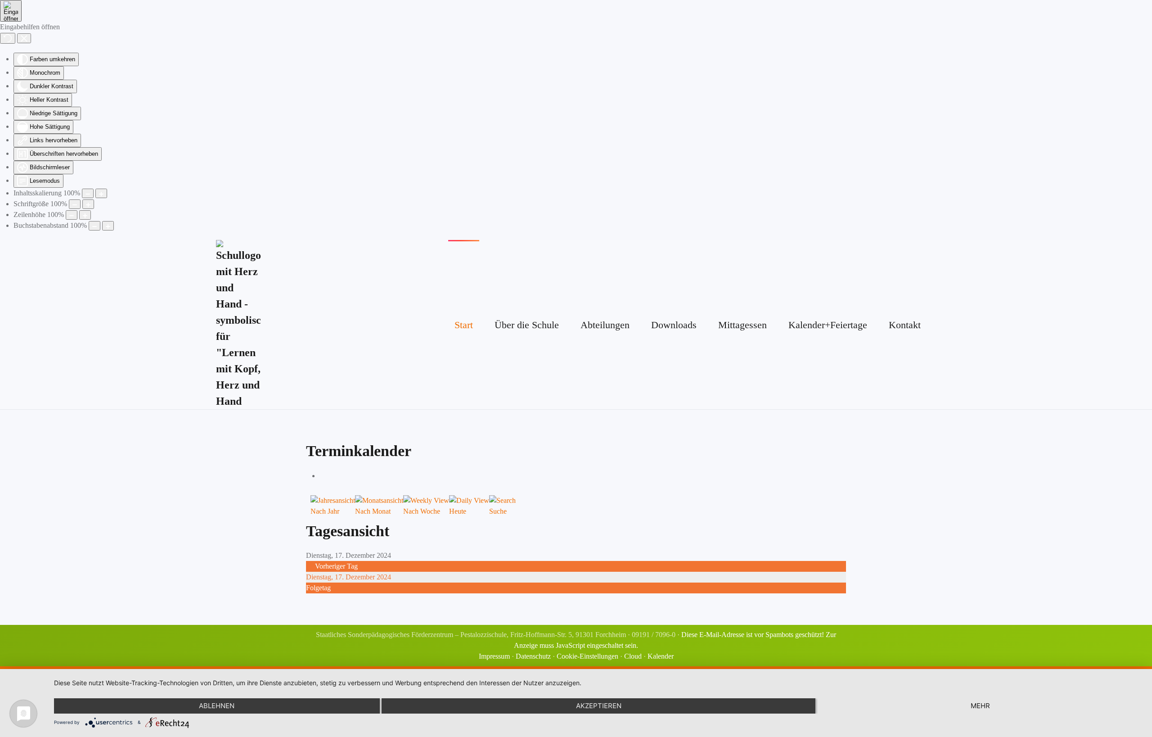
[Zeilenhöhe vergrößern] (85, 215)
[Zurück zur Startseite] (238, 324)
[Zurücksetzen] (7, 38)
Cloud (633, 656)
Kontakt (905, 324)
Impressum (494, 656)
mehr (980, 705)
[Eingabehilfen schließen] (24, 38)
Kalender (661, 656)
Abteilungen (605, 324)
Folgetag (318, 588)
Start (463, 324)
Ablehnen (216, 705)
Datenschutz (533, 656)
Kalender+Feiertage (827, 324)
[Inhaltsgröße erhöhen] (101, 193)
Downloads (674, 324)
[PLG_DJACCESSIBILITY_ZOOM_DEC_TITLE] (88, 193)
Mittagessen (742, 324)
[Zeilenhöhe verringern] (71, 215)
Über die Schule (527, 324)
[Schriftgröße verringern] (75, 204)
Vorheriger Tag (336, 566)
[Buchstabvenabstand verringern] (94, 226)
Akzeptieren (598, 705)
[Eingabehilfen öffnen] (11, 11)
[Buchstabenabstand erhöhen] (108, 226)
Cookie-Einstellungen (587, 656)
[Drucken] (322, 475)
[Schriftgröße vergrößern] (88, 204)
